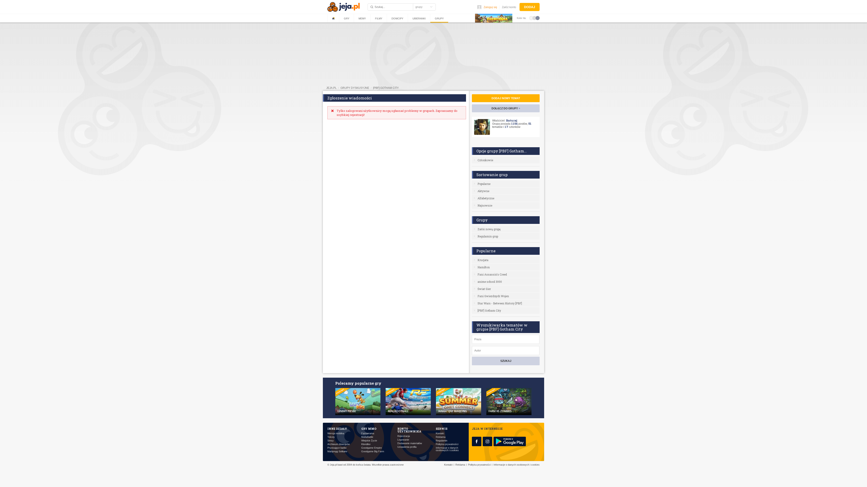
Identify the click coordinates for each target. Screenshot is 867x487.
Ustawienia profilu (407, 447)
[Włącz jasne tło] (531, 17)
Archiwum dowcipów (338, 444)
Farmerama (367, 433)
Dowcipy (397, 18)
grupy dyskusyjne (354, 88)
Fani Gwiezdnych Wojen (493, 296)
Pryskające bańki (336, 448)
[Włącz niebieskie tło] (538, 17)
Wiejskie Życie (369, 440)
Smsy (330, 440)
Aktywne (483, 191)
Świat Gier (484, 289)
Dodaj (529, 7)
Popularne (484, 184)
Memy (362, 18)
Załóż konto (509, 7)
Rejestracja (403, 436)
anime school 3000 (490, 281)
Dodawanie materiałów (409, 443)
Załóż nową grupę (489, 229)
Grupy (439, 18)
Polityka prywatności (447, 444)
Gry (346, 18)
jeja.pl (331, 88)
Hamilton (484, 267)
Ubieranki (419, 18)
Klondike (366, 444)
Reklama (440, 437)
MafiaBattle (367, 437)
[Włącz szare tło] (534, 17)
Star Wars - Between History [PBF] (500, 303)
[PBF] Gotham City (489, 310)
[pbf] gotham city (386, 88)
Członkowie (485, 160)
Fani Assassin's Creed (492, 274)
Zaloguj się (490, 7)
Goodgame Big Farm (372, 451)
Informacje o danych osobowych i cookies (447, 449)
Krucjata (483, 260)
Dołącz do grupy (506, 108)
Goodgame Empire (371, 448)
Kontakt (440, 433)
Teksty (331, 437)
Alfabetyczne (486, 198)
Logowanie (403, 440)
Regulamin (441, 440)
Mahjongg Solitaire (337, 451)
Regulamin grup (488, 236)
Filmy (378, 18)
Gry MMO (368, 428)
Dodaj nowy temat (506, 98)
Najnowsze (485, 205)
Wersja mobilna (335, 433)
